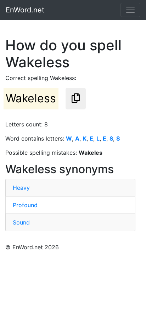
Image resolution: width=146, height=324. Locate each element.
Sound (21, 222)
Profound (25, 205)
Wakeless (31, 98)
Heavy (21, 187)
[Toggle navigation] (130, 10)
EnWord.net (25, 10)
